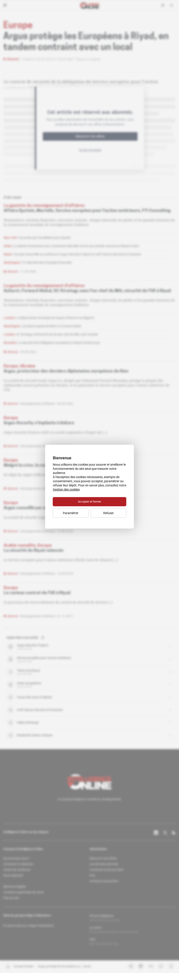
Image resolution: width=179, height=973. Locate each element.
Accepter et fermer (89, 501)
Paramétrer (70, 513)
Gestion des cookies (66, 489)
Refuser (108, 513)
